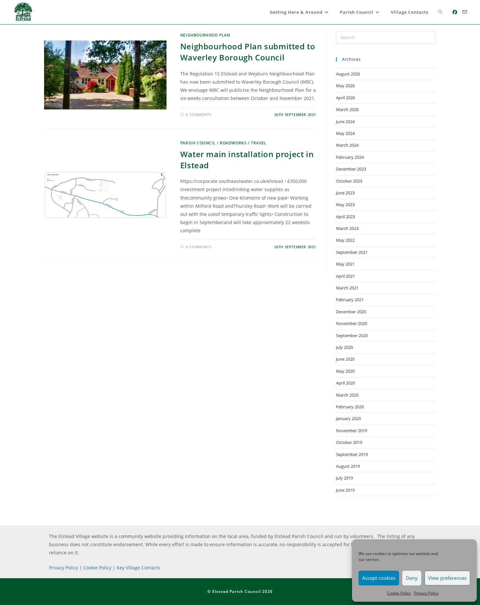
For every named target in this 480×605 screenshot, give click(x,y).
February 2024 (350, 157)
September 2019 (352, 454)
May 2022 (345, 240)
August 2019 (348, 466)
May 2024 (345, 133)
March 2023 (347, 228)
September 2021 (352, 252)
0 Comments (198, 114)
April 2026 (345, 98)
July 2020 (344, 347)
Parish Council (198, 143)
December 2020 (351, 312)
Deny (412, 578)
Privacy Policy (426, 593)
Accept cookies (378, 578)
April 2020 (345, 383)
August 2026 (348, 74)
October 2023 (349, 181)
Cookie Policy (399, 593)
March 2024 (347, 145)
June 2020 (345, 359)
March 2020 (347, 395)
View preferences (447, 578)
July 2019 (344, 478)
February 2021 (350, 299)
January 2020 (348, 418)
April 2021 (345, 276)
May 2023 (345, 204)
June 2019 (345, 490)
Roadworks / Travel (243, 143)
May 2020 (345, 371)
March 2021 (347, 288)
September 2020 (352, 335)
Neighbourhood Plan (205, 35)
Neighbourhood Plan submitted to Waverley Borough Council (247, 52)
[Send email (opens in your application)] (465, 11)
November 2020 (351, 323)
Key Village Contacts (138, 567)
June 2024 (345, 121)
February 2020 (350, 407)
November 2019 (351, 430)
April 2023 (345, 217)
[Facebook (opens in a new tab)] (455, 12)
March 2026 (347, 109)
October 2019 (349, 442)
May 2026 (345, 86)
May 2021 (345, 264)
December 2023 (351, 169)
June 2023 (345, 193)
